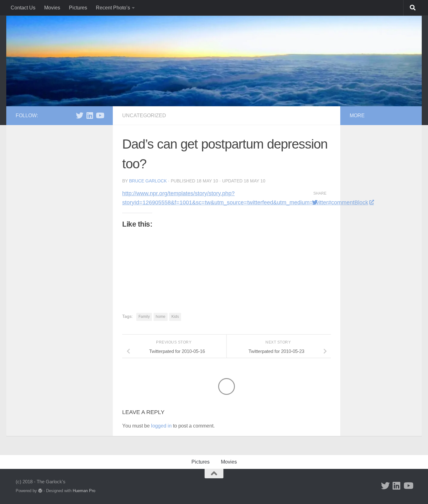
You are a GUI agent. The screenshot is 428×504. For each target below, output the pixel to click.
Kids (175, 316)
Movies (52, 7)
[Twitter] (79, 115)
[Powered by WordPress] (40, 491)
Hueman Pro (84, 490)
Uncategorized (144, 115)
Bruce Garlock (148, 180)
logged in (161, 425)
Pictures (78, 7)
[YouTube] (99, 115)
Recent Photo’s (113, 7)
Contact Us (23, 7)
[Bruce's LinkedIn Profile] (89, 115)
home (160, 316)
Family (144, 316)
